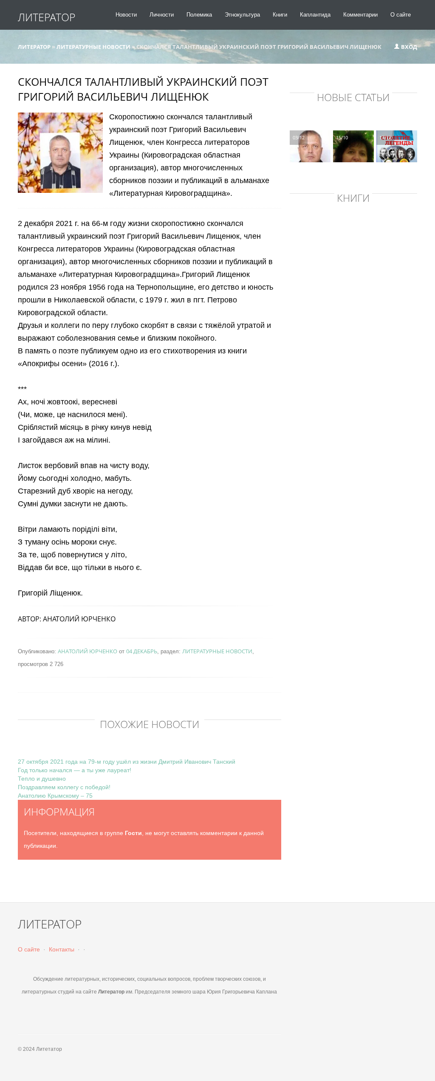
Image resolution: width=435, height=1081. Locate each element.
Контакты (61, 949)
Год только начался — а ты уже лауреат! (74, 770)
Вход (408, 47)
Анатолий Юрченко (87, 651)
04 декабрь (141, 651)
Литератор (47, 17)
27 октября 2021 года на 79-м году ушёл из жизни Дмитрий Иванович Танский (126, 761)
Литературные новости (217, 651)
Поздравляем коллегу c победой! (64, 787)
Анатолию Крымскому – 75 (55, 795)
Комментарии (360, 14)
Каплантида (315, 14)
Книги (280, 14)
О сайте (400, 14)
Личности (162, 14)
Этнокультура (242, 14)
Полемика (199, 14)
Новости (126, 14)
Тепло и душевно (42, 778)
